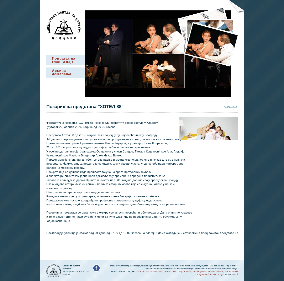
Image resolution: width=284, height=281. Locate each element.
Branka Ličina (171, 271)
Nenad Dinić (143, 271)
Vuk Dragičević (200, 271)
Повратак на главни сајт (63, 60)
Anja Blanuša (156, 271)
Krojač (235, 274)
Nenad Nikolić (231, 271)
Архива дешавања (62, 72)
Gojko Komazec (215, 271)
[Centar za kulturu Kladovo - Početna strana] (64, 39)
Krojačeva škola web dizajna (211, 274)
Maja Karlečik (185, 271)
